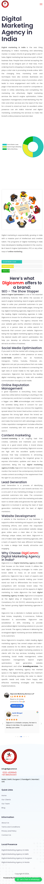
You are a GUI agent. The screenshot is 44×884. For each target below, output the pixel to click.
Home (4, 795)
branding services (30, 666)
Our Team (6, 804)
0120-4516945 (10, 772)
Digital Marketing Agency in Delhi (15, 854)
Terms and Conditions (11, 827)
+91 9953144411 (9, 775)
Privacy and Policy (9, 831)
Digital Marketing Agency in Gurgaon (17, 858)
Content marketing (9, 438)
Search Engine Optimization (13, 294)
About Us (5, 823)
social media (7, 358)
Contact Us (6, 835)
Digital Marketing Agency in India (15, 850)
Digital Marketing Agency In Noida (15, 862)
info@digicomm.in (9, 769)
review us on (16, 706)
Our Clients (6, 799)
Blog (3, 808)
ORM (16, 401)
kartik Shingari (17, 713)
